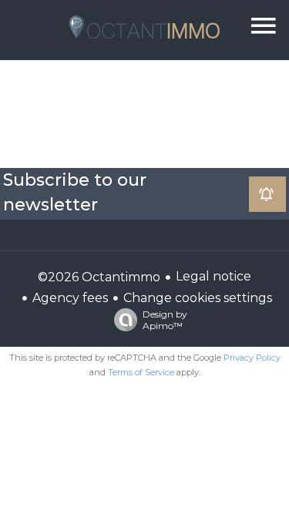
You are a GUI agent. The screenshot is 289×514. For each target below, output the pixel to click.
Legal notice (213, 276)
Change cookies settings (197, 298)
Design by (165, 319)
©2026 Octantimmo (99, 277)
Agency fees (70, 298)
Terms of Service (141, 372)
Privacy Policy (252, 357)
